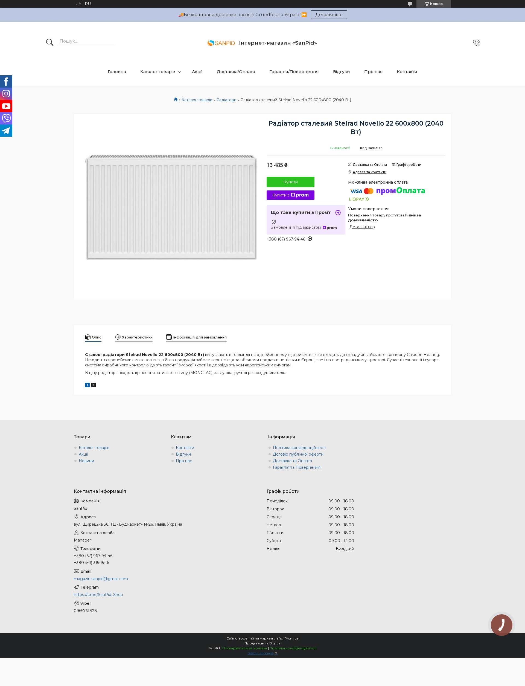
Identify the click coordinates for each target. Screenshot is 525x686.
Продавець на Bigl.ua (262, 643)
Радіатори (226, 99)
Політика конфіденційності (299, 447)
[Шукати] (50, 43)
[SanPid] (221, 43)
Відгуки (341, 71)
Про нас (373, 71)
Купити (291, 182)
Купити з (281, 195)
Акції (197, 71)
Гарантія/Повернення (294, 71)
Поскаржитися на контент (244, 648)
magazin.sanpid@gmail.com (101, 578)
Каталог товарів (157, 71)
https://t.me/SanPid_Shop (98, 594)
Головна (117, 71)
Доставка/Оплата (236, 71)
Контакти (407, 71)
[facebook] (87, 385)
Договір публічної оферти (298, 454)
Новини (86, 460)
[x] (93, 385)
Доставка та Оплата (292, 460)
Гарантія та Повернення (296, 467)
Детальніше (329, 14)
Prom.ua (291, 638)
